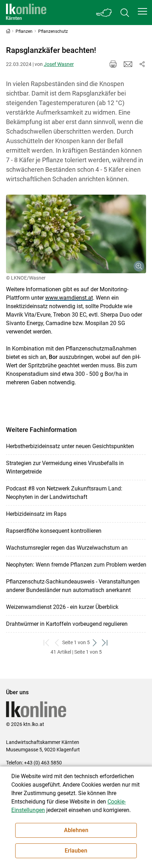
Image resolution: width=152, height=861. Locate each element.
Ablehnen (76, 830)
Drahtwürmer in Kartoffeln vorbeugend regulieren (67, 624)
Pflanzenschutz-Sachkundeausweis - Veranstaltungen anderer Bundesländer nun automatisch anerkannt (73, 585)
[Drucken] (113, 64)
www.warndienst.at (69, 297)
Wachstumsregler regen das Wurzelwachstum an (67, 547)
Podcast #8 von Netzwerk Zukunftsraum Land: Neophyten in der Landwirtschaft (64, 492)
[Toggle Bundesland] (104, 12)
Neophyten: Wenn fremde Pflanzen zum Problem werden (76, 564)
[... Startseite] (26, 13)
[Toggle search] (125, 12)
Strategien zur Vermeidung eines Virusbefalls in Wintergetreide (65, 467)
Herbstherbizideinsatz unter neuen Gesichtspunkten (70, 446)
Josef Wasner (59, 64)
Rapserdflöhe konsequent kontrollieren (53, 530)
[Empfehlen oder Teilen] (142, 64)
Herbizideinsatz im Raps (36, 514)
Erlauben (76, 850)
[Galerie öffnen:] (76, 234)
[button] (142, 11)
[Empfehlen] (128, 64)
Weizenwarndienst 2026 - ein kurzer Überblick (62, 607)
